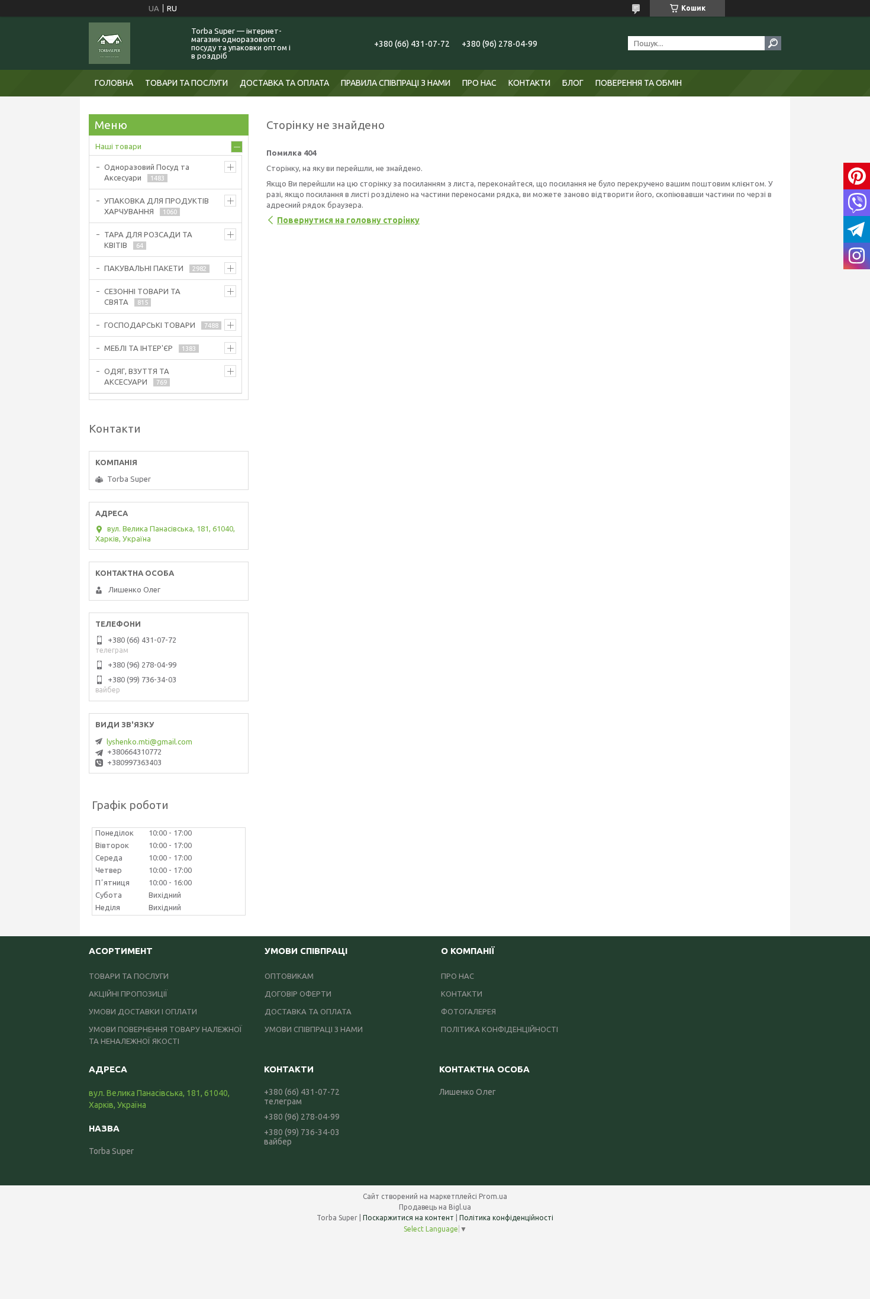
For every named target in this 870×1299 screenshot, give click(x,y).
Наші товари (118, 146)
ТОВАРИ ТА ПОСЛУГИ (186, 83)
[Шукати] (773, 43)
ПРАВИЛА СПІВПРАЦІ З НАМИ (395, 83)
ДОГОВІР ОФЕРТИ (298, 993)
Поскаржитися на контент (408, 1217)
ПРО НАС (479, 83)
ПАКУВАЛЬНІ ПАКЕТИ (143, 268)
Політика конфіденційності (506, 1217)
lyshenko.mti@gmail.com (149, 741)
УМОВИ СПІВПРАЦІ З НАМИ (314, 1029)
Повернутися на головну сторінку (348, 220)
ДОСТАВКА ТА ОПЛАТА (284, 83)
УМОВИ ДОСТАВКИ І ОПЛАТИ (143, 1011)
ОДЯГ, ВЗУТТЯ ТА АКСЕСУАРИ (136, 376)
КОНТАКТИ (529, 83)
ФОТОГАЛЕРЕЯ (468, 1011)
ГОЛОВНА (114, 83)
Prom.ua (493, 1196)
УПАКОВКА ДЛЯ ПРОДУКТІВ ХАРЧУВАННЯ (156, 205)
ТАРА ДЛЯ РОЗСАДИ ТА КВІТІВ (148, 239)
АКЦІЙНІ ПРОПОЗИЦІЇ (128, 993)
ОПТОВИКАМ (289, 976)
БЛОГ (573, 83)
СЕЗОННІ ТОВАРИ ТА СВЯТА (142, 296)
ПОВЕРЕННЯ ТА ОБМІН (638, 83)
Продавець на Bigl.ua (435, 1207)
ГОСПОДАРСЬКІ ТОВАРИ (149, 325)
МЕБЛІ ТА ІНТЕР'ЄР (138, 348)
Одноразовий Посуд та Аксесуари (146, 172)
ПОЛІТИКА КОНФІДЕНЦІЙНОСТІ (499, 1029)
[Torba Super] (133, 43)
